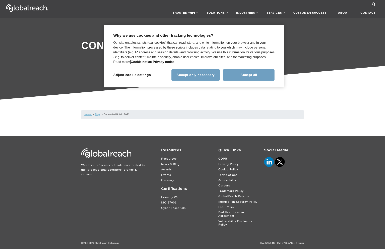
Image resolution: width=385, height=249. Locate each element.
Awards (166, 169)
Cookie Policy (228, 169)
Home (88, 114)
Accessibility (227, 180)
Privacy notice (163, 62)
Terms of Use (228, 174)
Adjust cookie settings (132, 75)
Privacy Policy (228, 164)
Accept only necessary (195, 75)
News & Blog (170, 164)
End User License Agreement (231, 214)
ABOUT (343, 12)
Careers (224, 185)
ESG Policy (226, 207)
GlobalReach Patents (233, 196)
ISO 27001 (169, 202)
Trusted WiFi (184, 12)
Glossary (167, 180)
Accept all (248, 75)
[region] (194, 56)
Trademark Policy (231, 190)
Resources (169, 158)
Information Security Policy (237, 201)
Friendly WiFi (170, 197)
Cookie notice (141, 62)
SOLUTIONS (216, 12)
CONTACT (368, 12)
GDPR (222, 158)
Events (166, 174)
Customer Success (310, 12)
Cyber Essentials (173, 208)
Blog (97, 114)
